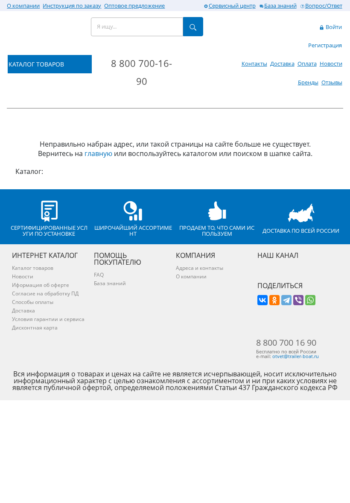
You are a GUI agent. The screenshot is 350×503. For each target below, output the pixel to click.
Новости (331, 63)
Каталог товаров (32, 268)
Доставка (282, 63)
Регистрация (325, 45)
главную (98, 153)
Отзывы (331, 82)
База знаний (280, 5)
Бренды (308, 82)
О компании (23, 5)
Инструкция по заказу (72, 5)
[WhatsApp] (310, 300)
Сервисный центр (232, 5)
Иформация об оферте (40, 285)
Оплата (307, 63)
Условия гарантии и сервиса (48, 319)
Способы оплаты (32, 302)
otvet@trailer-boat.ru (295, 356)
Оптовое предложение (134, 5)
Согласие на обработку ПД (45, 293)
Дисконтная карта (35, 327)
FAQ (99, 274)
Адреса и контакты (199, 268)
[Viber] (298, 300)
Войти (333, 27)
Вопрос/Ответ (323, 5)
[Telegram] (286, 300)
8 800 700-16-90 (141, 72)
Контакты (254, 63)
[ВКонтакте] (262, 300)
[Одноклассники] (274, 300)
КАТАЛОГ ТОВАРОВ (36, 64)
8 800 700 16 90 (286, 342)
